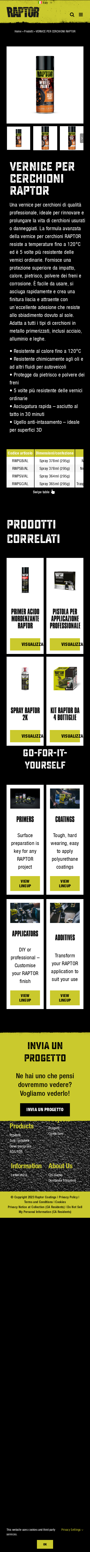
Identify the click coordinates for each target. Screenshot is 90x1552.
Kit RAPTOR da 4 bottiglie (65, 714)
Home (18, 31)
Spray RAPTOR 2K (25, 714)
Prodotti (28, 31)
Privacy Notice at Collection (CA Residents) (36, 1207)
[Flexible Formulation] (25, 905)
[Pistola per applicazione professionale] (65, 580)
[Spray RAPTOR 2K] (25, 679)
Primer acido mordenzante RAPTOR (25, 619)
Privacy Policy (68, 1197)
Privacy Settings (71, 1529)
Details (27, 644)
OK (45, 1544)
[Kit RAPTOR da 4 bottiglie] (65, 679)
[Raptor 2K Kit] (25, 791)
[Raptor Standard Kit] (65, 791)
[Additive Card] (65, 905)
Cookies (60, 1202)
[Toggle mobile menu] (81, 14)
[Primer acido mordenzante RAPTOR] (25, 580)
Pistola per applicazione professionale (65, 619)
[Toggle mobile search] (72, 14)
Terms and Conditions (38, 1202)
